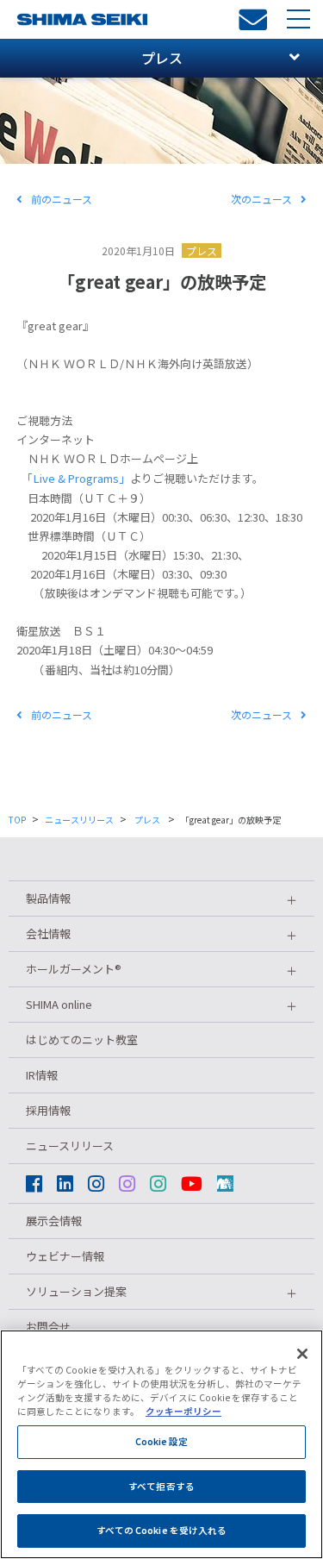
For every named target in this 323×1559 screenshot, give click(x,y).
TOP (17, 819)
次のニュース (261, 198)
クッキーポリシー (183, 1411)
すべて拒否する (161, 1486)
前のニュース (61, 198)
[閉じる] (302, 1354)
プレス (201, 250)
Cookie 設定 (162, 1441)
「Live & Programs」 (79, 478)
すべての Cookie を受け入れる (161, 1530)
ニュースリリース (79, 819)
